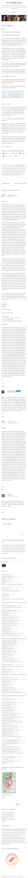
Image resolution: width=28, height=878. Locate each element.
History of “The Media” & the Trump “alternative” (11, 607)
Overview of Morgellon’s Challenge (9, 633)
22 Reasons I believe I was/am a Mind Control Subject (13, 599)
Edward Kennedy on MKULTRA (8, 761)
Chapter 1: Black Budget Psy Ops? (8, 812)
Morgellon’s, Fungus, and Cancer (8, 621)
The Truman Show (5, 595)
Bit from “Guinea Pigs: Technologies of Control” (11, 748)
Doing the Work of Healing (7, 725)
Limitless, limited (5, 712)
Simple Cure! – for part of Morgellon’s (9, 625)
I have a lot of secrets (6, 587)
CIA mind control (16, 168)
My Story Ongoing (8, 166)
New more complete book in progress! (9, 610)
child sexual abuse (8, 168)
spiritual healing (16, 166)
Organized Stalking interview (7, 710)
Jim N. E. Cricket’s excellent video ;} (8, 746)
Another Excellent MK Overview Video (9, 689)
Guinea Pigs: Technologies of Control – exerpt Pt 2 (12, 736)
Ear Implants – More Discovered (8, 658)
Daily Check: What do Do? (7, 626)
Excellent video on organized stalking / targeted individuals (14, 674)
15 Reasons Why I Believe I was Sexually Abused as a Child (14, 602)
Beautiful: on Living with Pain (7, 734)
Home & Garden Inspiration (13, 94)
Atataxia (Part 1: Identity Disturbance (9, 720)
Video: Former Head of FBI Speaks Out (9, 702)
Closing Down (4, 685)
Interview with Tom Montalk (7, 707)
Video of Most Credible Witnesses (9, 703)
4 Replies (3, 28)
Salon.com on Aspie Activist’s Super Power (10, 635)
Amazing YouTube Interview (7, 728)
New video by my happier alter (8, 733)
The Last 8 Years (5, 759)
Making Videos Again (6, 677)
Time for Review (5, 656)
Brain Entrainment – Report (7, 731)
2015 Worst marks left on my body (9, 757)
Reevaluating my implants (7, 646)
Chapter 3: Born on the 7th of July (8, 816)
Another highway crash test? (7, 648)
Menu (14, 12)
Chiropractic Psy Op (6, 615)
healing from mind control (7, 171)
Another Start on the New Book (8, 756)
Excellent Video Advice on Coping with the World (11, 692)
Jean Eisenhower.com (15, 96)
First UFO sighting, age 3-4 (7, 577)
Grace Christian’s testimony (7, 669)
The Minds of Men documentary (8, 644)
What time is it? (5, 762)
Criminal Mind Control (16, 164)
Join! (4, 565)
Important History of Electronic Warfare (10, 679)
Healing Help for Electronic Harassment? (10, 749)
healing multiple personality (18, 171)
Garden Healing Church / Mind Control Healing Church (13, 840)
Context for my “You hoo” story (8, 618)
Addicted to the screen (6, 574)
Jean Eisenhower (11, 391)
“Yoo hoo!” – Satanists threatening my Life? (10, 620)
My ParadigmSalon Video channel (8, 837)
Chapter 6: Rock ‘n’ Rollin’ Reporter (8, 819)
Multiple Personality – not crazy (8, 605)
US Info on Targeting (6, 671)
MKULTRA (9, 173)
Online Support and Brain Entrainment (9, 741)
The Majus (4, 744)
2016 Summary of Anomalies (7, 687)
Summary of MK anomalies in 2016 (9, 698)
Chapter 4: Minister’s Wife (7, 817)
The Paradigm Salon (14, 3)
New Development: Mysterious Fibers (9, 643)
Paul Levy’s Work (6, 183)
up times (21, 166)
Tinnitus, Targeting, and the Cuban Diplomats (11, 661)
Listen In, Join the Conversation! (9, 558)
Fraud (3, 597)
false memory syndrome (10, 169)
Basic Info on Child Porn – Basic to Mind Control (11, 713)
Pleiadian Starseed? (6, 581)
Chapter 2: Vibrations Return (7, 814)
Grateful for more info (6, 680)
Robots (3, 579)
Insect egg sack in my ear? (7, 612)
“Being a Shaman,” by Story (7, 708)
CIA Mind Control (5, 589)
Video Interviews (5, 613)
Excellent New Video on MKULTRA (8, 690)
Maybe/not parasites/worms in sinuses (10, 641)
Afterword (4, 820)
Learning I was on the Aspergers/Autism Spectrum (12, 584)
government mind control (20, 169)
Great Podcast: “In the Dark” (7, 664)
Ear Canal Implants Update (7, 654)
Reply (3, 386)
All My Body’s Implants (6, 649)
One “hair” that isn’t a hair (7, 631)
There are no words (6, 594)
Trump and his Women (6, 705)
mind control (4, 173)
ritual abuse (19, 173)
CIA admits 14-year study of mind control (10, 730)
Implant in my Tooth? (6, 653)
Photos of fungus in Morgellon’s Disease (10, 623)
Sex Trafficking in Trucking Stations (9, 715)
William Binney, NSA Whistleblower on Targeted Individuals (14, 695)
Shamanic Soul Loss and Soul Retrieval (10, 726)
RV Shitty (3, 700)
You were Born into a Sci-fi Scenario (9, 651)
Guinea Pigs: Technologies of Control (9, 751)
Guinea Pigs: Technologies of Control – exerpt (11, 739)
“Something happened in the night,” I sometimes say (12, 753)
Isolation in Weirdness (6, 628)
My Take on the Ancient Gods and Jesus (10, 617)
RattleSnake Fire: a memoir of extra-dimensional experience (14, 829)
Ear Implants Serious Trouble (8, 659)
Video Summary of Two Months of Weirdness (11, 590)
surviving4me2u (11, 195)
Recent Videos (5, 672)
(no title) (3, 582)
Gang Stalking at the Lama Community (9, 743)
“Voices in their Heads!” (6, 682)
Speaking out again (6, 684)
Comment (22, 533)
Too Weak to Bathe (5, 630)
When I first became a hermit (7, 576)
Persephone (14, 173)
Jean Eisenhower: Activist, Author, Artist (10, 834)
